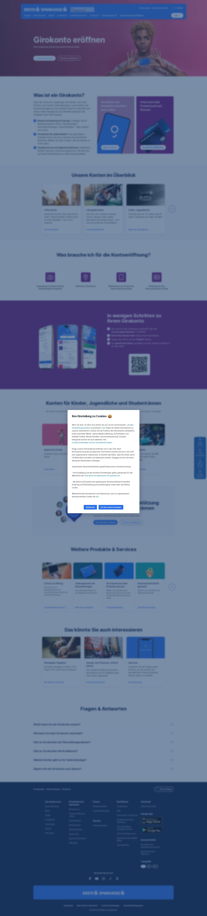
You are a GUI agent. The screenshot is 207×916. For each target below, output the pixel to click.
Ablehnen (90, 507)
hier (97, 497)
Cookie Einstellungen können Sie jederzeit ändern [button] (92, 442)
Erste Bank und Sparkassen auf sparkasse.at (102, 476)
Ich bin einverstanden (111, 507)
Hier (103, 428)
